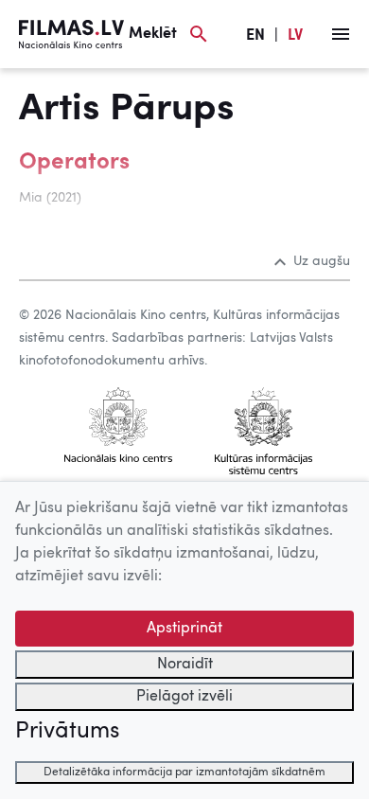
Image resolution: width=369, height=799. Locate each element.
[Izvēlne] (340, 34)
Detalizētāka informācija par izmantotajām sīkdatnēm (184, 772)
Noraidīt (185, 664)
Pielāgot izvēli (184, 696)
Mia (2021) (50, 197)
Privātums (67, 731)
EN (255, 36)
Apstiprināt (184, 628)
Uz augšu (321, 261)
